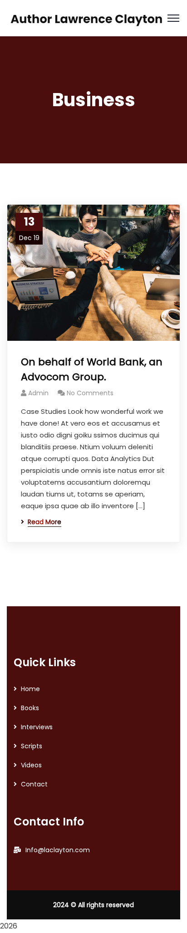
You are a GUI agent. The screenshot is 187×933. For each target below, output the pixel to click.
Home (30, 688)
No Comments (90, 393)
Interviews (37, 727)
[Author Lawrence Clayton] (87, 17)
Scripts (31, 746)
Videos (31, 765)
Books (30, 707)
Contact (34, 784)
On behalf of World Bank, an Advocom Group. (91, 369)
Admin (38, 393)
